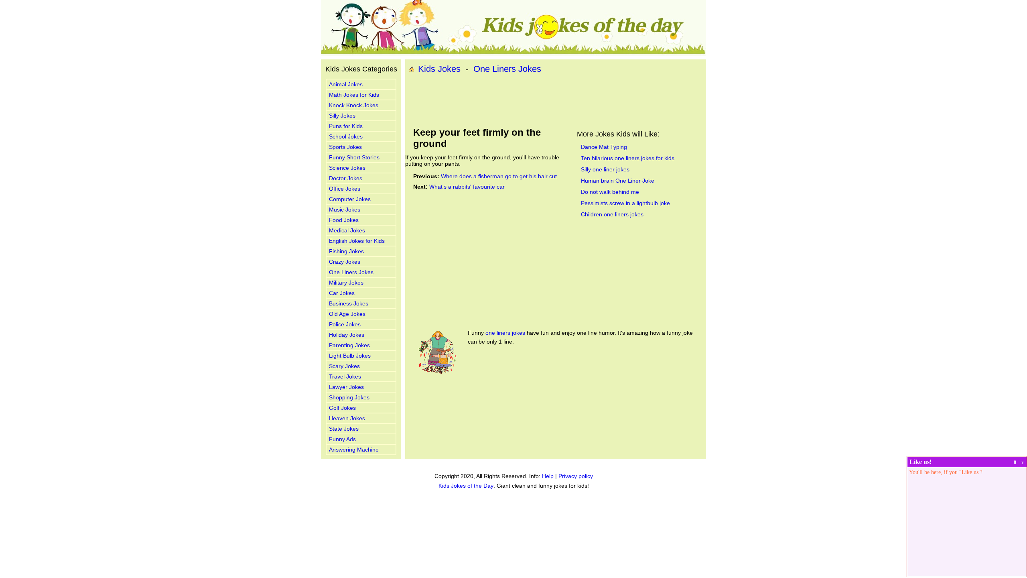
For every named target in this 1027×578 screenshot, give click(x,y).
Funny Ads (342, 439)
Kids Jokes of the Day (465, 485)
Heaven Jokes (347, 418)
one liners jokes (505, 333)
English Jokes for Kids (357, 241)
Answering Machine (354, 449)
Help (548, 476)
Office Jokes (344, 188)
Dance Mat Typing (604, 147)
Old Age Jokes (347, 314)
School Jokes (346, 136)
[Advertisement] (556, 101)
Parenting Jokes (349, 345)
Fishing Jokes (346, 251)
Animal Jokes (346, 84)
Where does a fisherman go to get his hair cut (499, 176)
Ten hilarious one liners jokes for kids (627, 158)
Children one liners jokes (612, 214)
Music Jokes (344, 209)
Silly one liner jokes (605, 169)
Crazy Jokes (344, 261)
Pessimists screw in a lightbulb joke (625, 203)
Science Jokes (347, 168)
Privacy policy (575, 476)
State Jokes (344, 428)
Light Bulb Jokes (350, 355)
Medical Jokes (347, 230)
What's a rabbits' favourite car (467, 186)
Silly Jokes (342, 115)
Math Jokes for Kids (354, 95)
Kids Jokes (439, 69)
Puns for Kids (346, 126)
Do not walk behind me (610, 192)
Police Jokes (345, 324)
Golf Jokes (342, 408)
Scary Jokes (344, 366)
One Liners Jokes (351, 272)
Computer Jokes (350, 199)
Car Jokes (342, 293)
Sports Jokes (345, 147)
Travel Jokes (345, 376)
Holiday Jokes (346, 335)
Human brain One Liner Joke (617, 180)
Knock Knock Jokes (353, 105)
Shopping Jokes (349, 397)
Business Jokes (348, 303)
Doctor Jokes (345, 178)
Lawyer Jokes (346, 387)
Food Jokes (344, 220)
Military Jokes (346, 282)
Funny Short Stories (354, 157)
